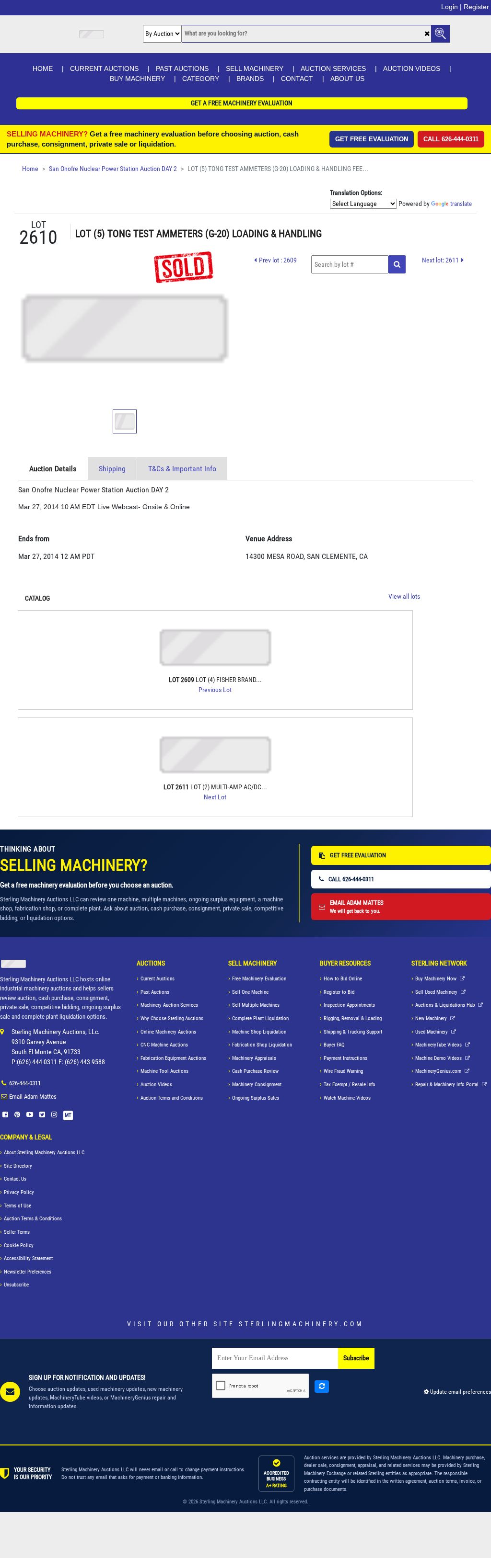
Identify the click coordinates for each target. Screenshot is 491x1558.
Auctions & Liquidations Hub (445, 1005)
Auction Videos (411, 68)
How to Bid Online (343, 979)
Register (476, 7)
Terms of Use (17, 1206)
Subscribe (356, 1358)
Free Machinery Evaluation (259, 979)
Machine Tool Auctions (164, 1071)
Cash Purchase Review (255, 1071)
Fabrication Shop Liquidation (262, 1045)
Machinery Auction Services (169, 1005)
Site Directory (18, 1166)
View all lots (404, 596)
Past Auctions (182, 68)
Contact (297, 78)
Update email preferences (460, 1391)
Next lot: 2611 (440, 260)
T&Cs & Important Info (182, 468)
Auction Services (333, 68)
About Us (347, 78)
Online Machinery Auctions (168, 1032)
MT (68, 1115)
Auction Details (52, 468)
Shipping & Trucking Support (353, 1032)
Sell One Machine (250, 992)
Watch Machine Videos (347, 1098)
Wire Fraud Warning (343, 1071)
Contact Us (15, 1179)
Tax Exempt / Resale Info (349, 1084)
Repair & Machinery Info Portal (447, 1084)
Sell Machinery (254, 68)
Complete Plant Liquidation (260, 1018)
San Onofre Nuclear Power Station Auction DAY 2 (113, 169)
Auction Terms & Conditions (33, 1219)
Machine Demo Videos (439, 1058)
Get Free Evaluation (371, 139)
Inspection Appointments (349, 1005)
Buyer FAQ (334, 1045)
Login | (451, 7)
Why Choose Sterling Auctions (171, 1018)
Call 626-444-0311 (451, 139)
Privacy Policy (19, 1192)
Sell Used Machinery (437, 992)
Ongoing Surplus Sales (255, 1098)
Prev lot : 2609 (278, 260)
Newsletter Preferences (27, 1272)
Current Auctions (104, 68)
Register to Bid (339, 992)
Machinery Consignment (256, 1084)
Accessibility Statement (28, 1258)
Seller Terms (17, 1232)
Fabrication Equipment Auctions (173, 1058)
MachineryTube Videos (439, 1045)
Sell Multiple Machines (256, 1005)
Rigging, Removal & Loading (353, 1018)
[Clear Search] (427, 34)
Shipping (112, 468)
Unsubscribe (16, 1285)
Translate (461, 203)
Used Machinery (432, 1032)
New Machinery (431, 1018)
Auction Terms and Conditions (171, 1098)
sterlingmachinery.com (301, 1324)
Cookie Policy (19, 1245)
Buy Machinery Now (436, 979)
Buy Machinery (137, 78)
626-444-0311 (25, 1083)
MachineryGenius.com (439, 1071)
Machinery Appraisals (254, 1058)
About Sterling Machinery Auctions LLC (44, 1152)
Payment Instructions (345, 1058)
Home (43, 68)
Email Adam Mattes (33, 1096)
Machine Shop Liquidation (259, 1032)
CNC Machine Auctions (164, 1045)
